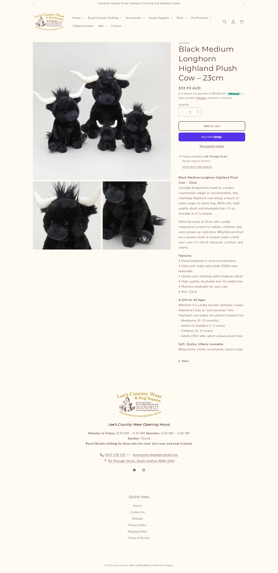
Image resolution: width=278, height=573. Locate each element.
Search (137, 505)
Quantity (184, 104)
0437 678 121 (115, 455)
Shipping (201, 98)
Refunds (137, 518)
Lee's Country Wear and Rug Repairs (133, 565)
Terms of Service (139, 538)
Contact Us (137, 512)
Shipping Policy (138, 531)
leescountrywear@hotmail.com (155, 455)
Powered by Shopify (163, 565)
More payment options (212, 146)
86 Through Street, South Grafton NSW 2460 (141, 461)
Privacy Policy (137, 525)
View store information (197, 166)
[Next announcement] (244, 3)
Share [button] (185, 361)
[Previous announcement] (33, 3)
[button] (78, 18)
